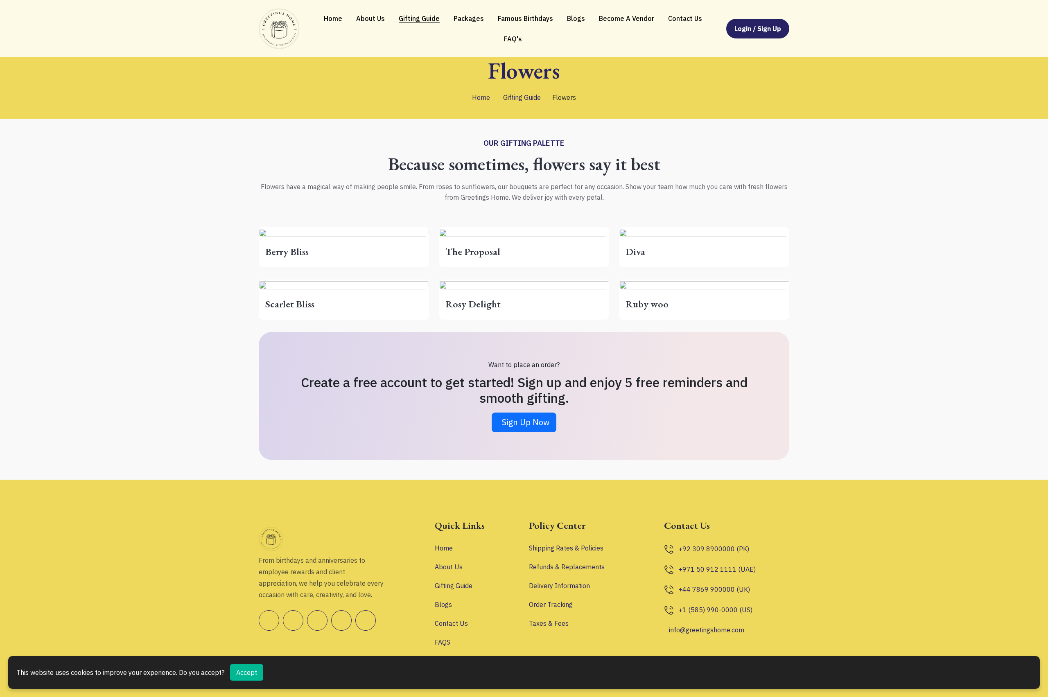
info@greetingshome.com (706, 630)
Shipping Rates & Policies (566, 548)
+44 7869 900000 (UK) (714, 589)
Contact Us (685, 18)
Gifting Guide (419, 18)
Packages (469, 18)
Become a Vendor (626, 18)
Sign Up (769, 29)
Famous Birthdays (525, 18)
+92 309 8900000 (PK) (714, 549)
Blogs (576, 18)
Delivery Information (559, 586)
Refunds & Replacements (567, 567)
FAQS (442, 642)
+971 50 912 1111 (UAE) (717, 569)
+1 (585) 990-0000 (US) (715, 610)
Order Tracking (551, 604)
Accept (246, 672)
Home (333, 18)
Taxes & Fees (549, 623)
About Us (370, 18)
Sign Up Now (525, 422)
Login (743, 29)
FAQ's (513, 39)
